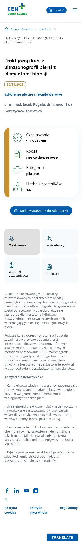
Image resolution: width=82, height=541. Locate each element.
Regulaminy (69, 508)
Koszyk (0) (59, 10)
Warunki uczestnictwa (18, 274)
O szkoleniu (17, 245)
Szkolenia (45, 29)
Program (53, 273)
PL (5, 499)
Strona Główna (21, 29)
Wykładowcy (55, 245)
